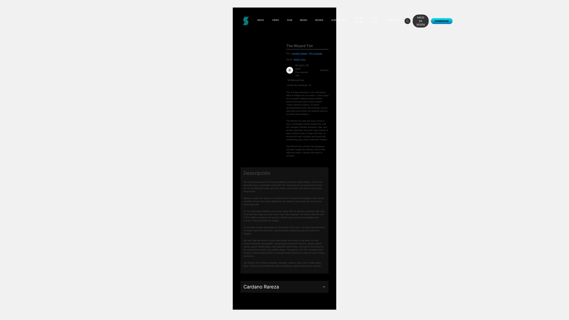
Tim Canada (315, 53)
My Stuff (375, 20)
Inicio (260, 20)
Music (303, 20)
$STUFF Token (359, 20)
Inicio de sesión (420, 21)
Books (319, 20)
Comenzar (442, 21)
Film (289, 20)
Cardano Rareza (261, 287)
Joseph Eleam (299, 53)
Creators (393, 20)
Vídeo (275, 20)
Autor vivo (300, 59)
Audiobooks (339, 20)
